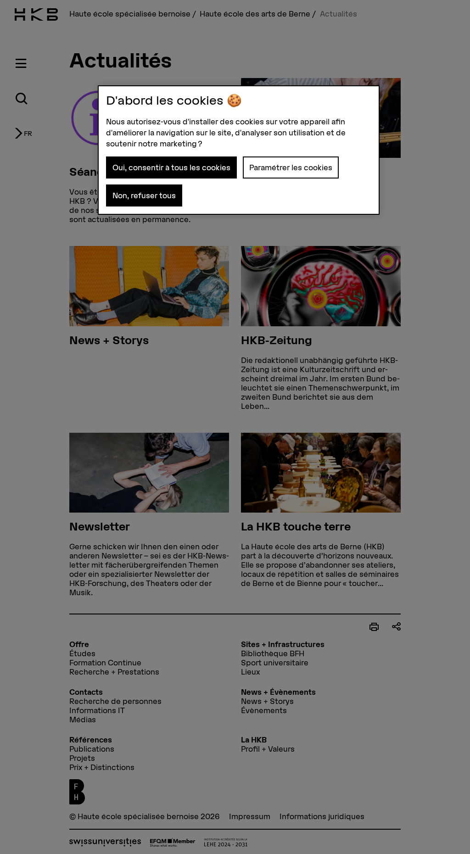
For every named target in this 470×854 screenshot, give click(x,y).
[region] (239, 150)
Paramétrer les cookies (290, 167)
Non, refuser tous (144, 195)
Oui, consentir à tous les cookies (171, 167)
